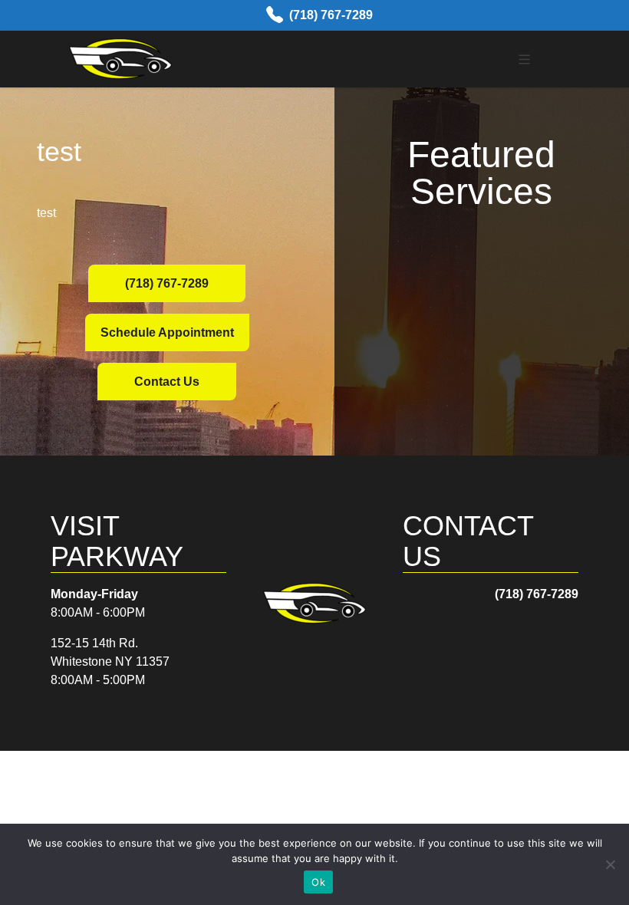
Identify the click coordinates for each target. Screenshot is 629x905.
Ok (318, 882)
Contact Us (166, 381)
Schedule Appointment (167, 332)
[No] (609, 864)
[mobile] (524, 59)
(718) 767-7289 (331, 14)
